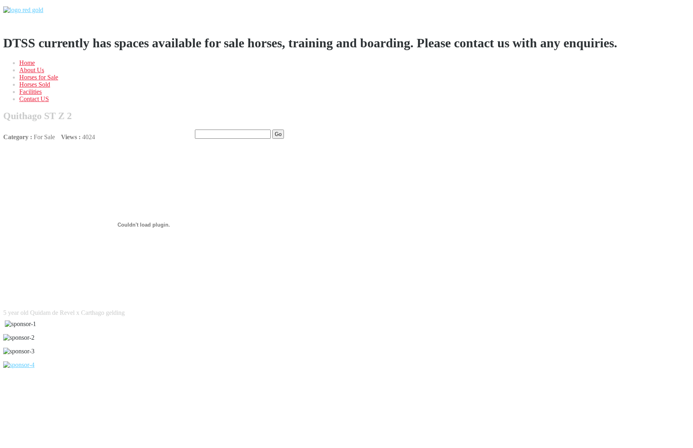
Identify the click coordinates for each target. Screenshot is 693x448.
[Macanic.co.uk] (18, 364)
